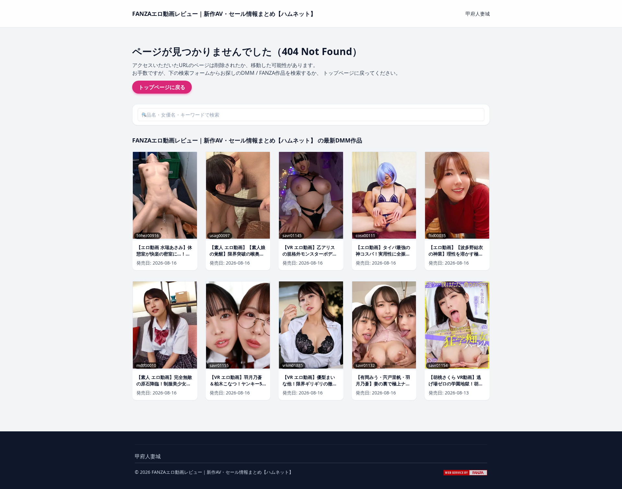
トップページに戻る (162, 87)
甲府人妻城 (478, 13)
